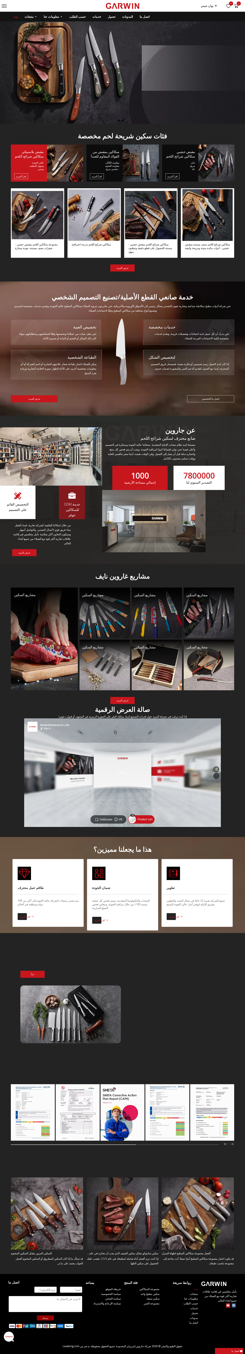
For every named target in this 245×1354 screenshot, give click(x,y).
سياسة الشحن (113, 1298)
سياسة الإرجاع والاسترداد (107, 1303)
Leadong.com (71, 1346)
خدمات (96, 16)
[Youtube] (228, 1305)
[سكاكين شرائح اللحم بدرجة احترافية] (94, 223)
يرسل (45, 1317)
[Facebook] (234, 1305)
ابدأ (32, 974)
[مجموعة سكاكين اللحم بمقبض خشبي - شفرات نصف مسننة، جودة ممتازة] (37, 223)
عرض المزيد (122, 267)
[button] (232, 1144)
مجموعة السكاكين (149, 1289)
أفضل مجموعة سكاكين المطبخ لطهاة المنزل (186, 1253)
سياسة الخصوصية (111, 1294)
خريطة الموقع (113, 1289)
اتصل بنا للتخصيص (211, 398)
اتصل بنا (145, 16)
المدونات (127, 16)
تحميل (112, 16)
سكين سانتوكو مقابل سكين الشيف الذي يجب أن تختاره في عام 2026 (122, 1253)
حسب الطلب (77, 16)
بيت (15, 16)
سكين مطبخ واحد (150, 1294)
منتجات (29, 16)
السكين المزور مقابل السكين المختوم (31, 1253)
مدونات (194, 1318)
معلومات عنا (52, 16)
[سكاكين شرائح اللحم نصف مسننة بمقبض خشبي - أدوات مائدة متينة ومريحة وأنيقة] (207, 223)
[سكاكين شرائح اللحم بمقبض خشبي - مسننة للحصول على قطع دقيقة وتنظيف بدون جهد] (151, 223)
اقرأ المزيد (21, 176)
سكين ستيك (153, 1298)
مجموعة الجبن (152, 1303)
